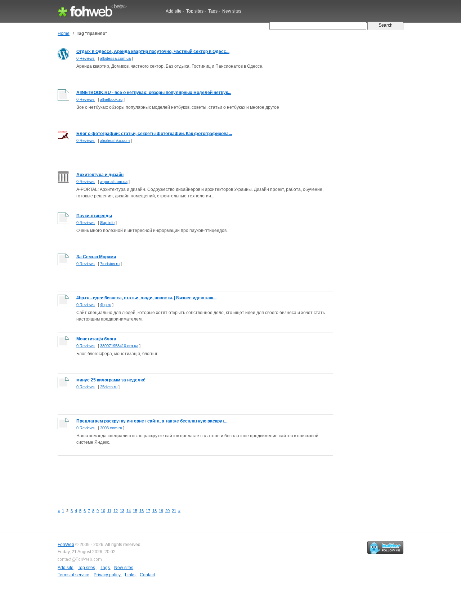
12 (115, 511)
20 (167, 511)
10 (103, 511)
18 (154, 511)
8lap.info (107, 222)
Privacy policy (107, 574)
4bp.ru (105, 305)
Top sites (194, 11)
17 (148, 511)
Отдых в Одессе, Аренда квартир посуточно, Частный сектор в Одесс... (152, 51)
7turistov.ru (110, 263)
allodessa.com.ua (115, 58)
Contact (147, 574)
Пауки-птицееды (94, 215)
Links (130, 574)
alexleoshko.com (115, 140)
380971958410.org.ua (119, 346)
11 (109, 511)
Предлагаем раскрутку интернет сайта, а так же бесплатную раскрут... (151, 421)
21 (174, 511)
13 (122, 511)
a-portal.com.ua (113, 181)
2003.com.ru (111, 428)
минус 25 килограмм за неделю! (111, 379)
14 (128, 511)
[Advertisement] (189, 476)
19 (161, 511)
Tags (213, 11)
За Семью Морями (96, 256)
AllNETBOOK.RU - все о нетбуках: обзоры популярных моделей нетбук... (153, 92)
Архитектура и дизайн (100, 174)
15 (135, 511)
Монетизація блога (96, 338)
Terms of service (73, 574)
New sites (231, 11)
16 (141, 511)
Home (64, 33)
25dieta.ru (108, 387)
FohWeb (66, 544)
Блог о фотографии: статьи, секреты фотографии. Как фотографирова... (154, 133)
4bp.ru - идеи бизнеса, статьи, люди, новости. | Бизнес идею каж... (146, 297)
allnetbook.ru (111, 99)
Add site (174, 11)
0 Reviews (85, 58)
